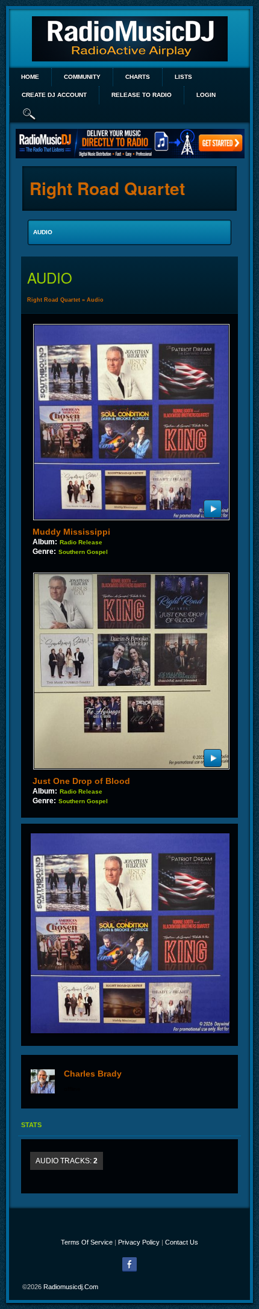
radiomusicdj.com (70, 1286)
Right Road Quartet (53, 300)
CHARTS (137, 76)
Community (82, 76)
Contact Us (181, 1242)
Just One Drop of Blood (81, 781)
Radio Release (81, 542)
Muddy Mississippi (71, 531)
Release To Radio (141, 95)
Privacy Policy (139, 1242)
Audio (95, 300)
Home (30, 76)
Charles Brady (93, 1073)
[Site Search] (29, 113)
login (206, 95)
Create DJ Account (54, 95)
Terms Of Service (87, 1242)
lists (183, 76)
